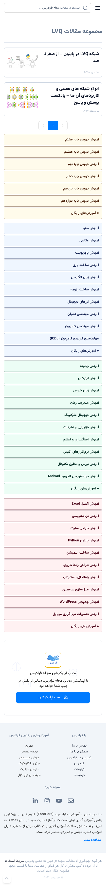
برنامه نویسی (29, 751)
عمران (29, 746)
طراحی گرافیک (29, 769)
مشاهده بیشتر (92, 840)
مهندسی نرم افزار (29, 775)
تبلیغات (79, 769)
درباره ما (79, 775)
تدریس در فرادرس (79, 757)
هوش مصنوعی (29, 757)
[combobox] (44, 7)
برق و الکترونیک (29, 763)
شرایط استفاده (14, 861)
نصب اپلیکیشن (50, 697)
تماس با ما (79, 746)
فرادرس (79, 763)
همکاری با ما (79, 751)
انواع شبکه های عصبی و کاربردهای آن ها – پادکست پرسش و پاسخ (75, 96)
